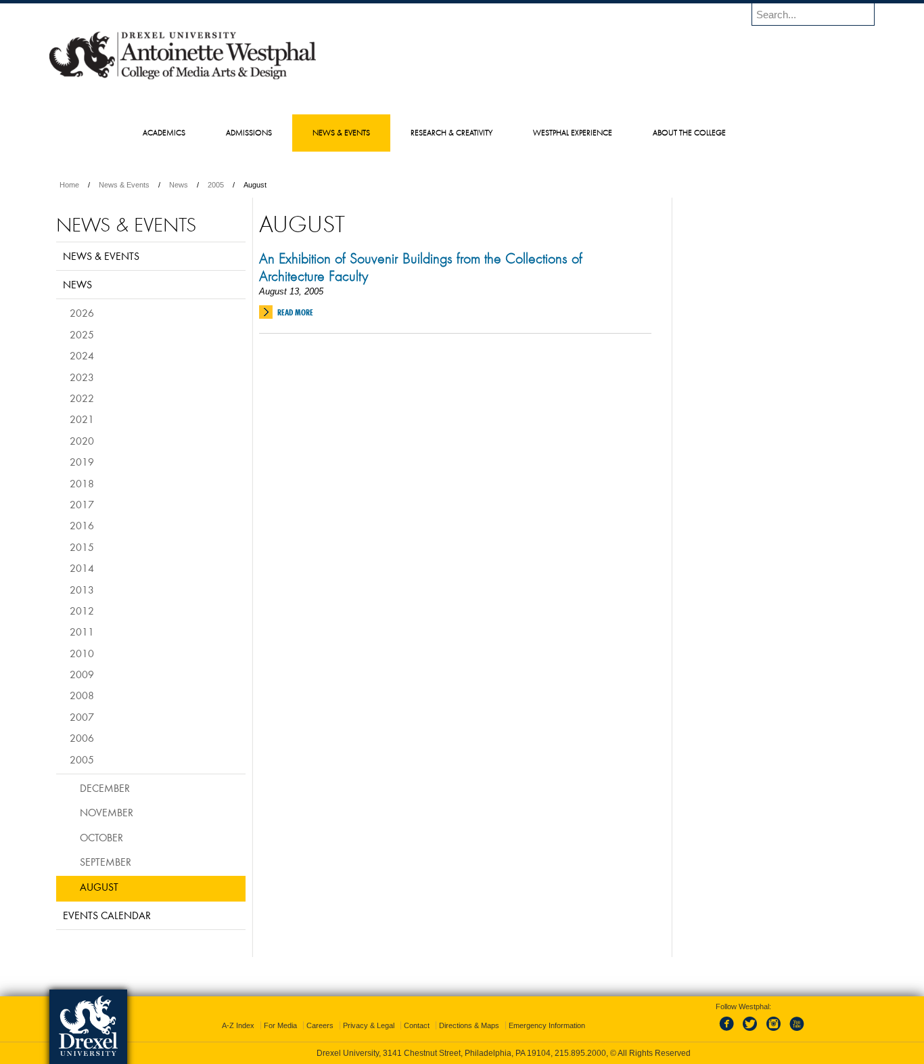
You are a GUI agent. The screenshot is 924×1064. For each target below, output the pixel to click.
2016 (82, 525)
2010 (82, 653)
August (99, 886)
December (105, 788)
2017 (82, 504)
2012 (82, 610)
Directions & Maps (469, 1025)
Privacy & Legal (368, 1025)
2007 (82, 717)
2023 (82, 377)
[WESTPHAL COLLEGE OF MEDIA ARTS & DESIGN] (182, 78)
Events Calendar (107, 915)
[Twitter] (751, 1031)
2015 (82, 547)
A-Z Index (238, 1025)
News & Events (124, 185)
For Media (280, 1025)
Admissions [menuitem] (249, 132)
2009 (82, 674)
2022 (82, 398)
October (101, 837)
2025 (82, 334)
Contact (417, 1025)
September (105, 861)
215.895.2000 (580, 1053)
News (178, 185)
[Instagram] (774, 1031)
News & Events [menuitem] (341, 132)
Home (69, 185)
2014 (82, 568)
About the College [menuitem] (689, 132)
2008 (82, 695)
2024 (82, 355)
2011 (82, 631)
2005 (216, 185)
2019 (82, 461)
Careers (319, 1025)
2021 (82, 419)
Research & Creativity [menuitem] (451, 132)
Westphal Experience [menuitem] (572, 132)
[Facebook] (729, 1031)
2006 (82, 738)
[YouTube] (796, 1031)
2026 (82, 312)
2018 (82, 483)
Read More (295, 312)
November (106, 812)
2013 (82, 589)
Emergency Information (547, 1025)
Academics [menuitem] (164, 132)
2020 (82, 440)
